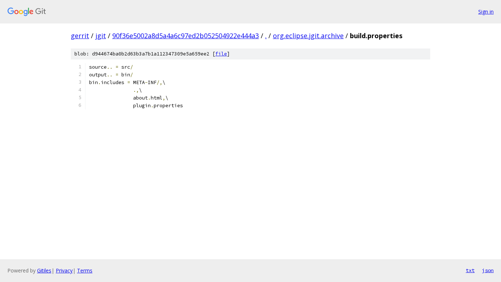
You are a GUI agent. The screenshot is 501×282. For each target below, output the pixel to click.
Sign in (486, 11)
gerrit (80, 35)
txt (470, 270)
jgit (100, 35)
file (221, 54)
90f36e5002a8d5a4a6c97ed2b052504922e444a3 (185, 35)
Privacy (64, 270)
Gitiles (44, 270)
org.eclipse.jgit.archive (308, 35)
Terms (84, 270)
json (488, 270)
